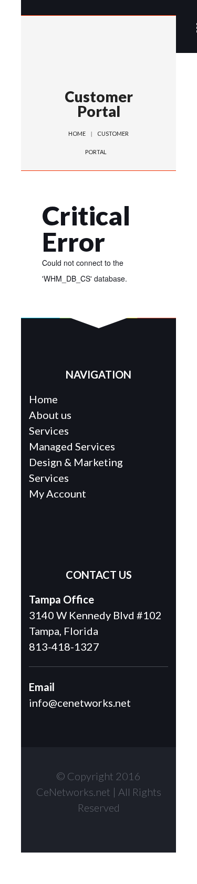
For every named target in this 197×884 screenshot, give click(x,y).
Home (77, 133)
